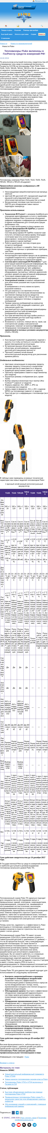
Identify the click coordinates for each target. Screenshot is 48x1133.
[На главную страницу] (24, 23)
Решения (17, 30)
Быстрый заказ (6, 34)
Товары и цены (6, 30)
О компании (5, 38)
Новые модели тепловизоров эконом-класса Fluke (26, 1079)
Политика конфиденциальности (30, 1119)
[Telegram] (17, 1112)
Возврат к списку (7, 1063)
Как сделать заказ (29, 1118)
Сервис (33, 34)
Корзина (21, 6)
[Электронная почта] (21, 1112)
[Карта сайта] (30, 26)
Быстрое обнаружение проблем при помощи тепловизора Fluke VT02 (23, 1093)
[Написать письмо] (18, 26)
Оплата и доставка (22, 34)
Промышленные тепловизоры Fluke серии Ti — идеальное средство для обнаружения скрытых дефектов (25, 1099)
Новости (42, 34)
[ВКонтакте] (13, 1112)
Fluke (27, 1057)
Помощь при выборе (30, 30)
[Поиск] (42, 26)
